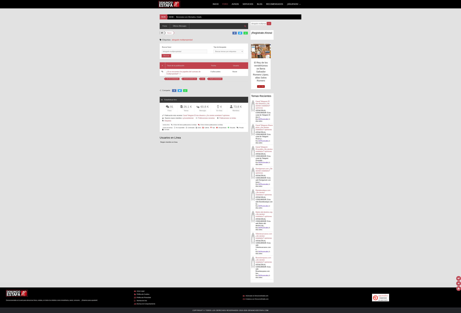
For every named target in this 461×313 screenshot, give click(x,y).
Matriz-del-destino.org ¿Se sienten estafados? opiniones (264, 214)
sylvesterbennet (188, 118)
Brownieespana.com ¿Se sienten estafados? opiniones (264, 260)
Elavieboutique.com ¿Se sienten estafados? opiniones (264, 192)
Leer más (261, 86)
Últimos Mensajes (179, 26)
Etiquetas (168, 121)
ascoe (202, 78)
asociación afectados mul (190, 78)
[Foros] (162, 33)
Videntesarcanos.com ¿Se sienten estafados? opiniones (264, 236)
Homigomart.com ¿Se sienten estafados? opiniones (264, 171)
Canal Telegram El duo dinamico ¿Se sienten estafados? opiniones (206, 115)
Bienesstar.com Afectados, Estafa (185, 17)
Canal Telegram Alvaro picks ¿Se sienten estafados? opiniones (264, 127)
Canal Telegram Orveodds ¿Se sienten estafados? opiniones (264, 149)
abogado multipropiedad (215, 78)
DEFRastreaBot (263, 119)
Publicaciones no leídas (227, 118)
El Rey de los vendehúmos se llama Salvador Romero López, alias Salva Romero (261, 71)
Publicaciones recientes (206, 118)
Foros (165, 26)
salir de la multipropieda (172, 78)
